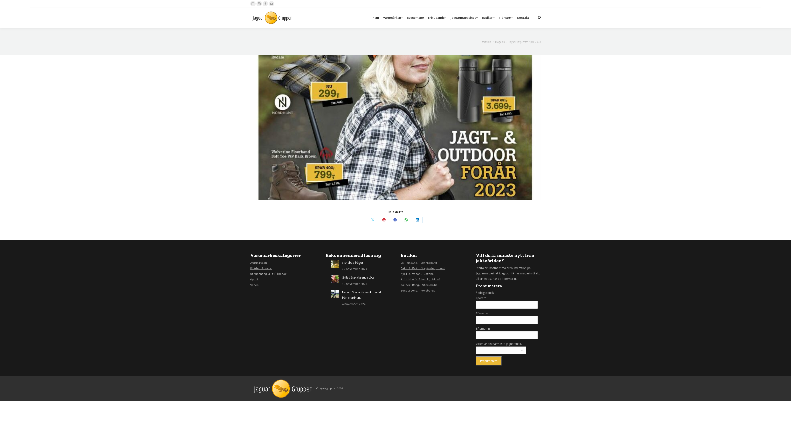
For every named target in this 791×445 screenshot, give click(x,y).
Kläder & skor (261, 268)
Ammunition (258, 263)
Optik (254, 279)
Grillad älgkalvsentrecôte (358, 277)
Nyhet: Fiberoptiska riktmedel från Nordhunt (361, 295)
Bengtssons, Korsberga (418, 290)
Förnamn (482, 313)
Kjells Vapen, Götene (417, 274)
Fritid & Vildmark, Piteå (420, 279)
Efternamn (483, 328)
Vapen (254, 285)
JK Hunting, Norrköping (419, 263)
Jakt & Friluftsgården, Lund (423, 268)
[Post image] (335, 264)
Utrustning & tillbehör (268, 274)
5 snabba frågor (352, 263)
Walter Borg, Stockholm (419, 285)
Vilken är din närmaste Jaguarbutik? (499, 344)
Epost (481, 298)
